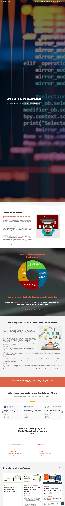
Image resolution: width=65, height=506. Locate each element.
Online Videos (41, 446)
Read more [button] (6, 414)
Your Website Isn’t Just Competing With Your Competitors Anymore (11, 489)
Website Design (21, 239)
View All (60, 467)
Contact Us (61, 1)
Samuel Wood (49, 496)
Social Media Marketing (13, 451)
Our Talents (42, 1)
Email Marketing (11, 449)
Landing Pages (41, 449)
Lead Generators (11, 455)
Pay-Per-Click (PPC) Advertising (14, 453)
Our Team (36, 1)
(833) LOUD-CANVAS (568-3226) (24, 302)
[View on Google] (5, 407)
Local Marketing (41, 451)
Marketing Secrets (54, 1)
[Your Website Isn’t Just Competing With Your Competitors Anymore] (12, 478)
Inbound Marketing (12, 446)
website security (11, 365)
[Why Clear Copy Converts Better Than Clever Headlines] (32, 478)
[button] (3, 412)
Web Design (46, 486)
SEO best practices (24, 332)
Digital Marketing (7, 485)
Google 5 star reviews (14, 244)
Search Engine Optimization (20, 444)
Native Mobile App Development (44, 453)
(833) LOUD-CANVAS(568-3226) (31, 380)
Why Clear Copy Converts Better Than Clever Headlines (32, 489)
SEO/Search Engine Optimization (31, 485)
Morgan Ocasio (9, 493)
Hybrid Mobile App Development (44, 455)
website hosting (14, 366)
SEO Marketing (11, 444)
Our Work (48, 1)
